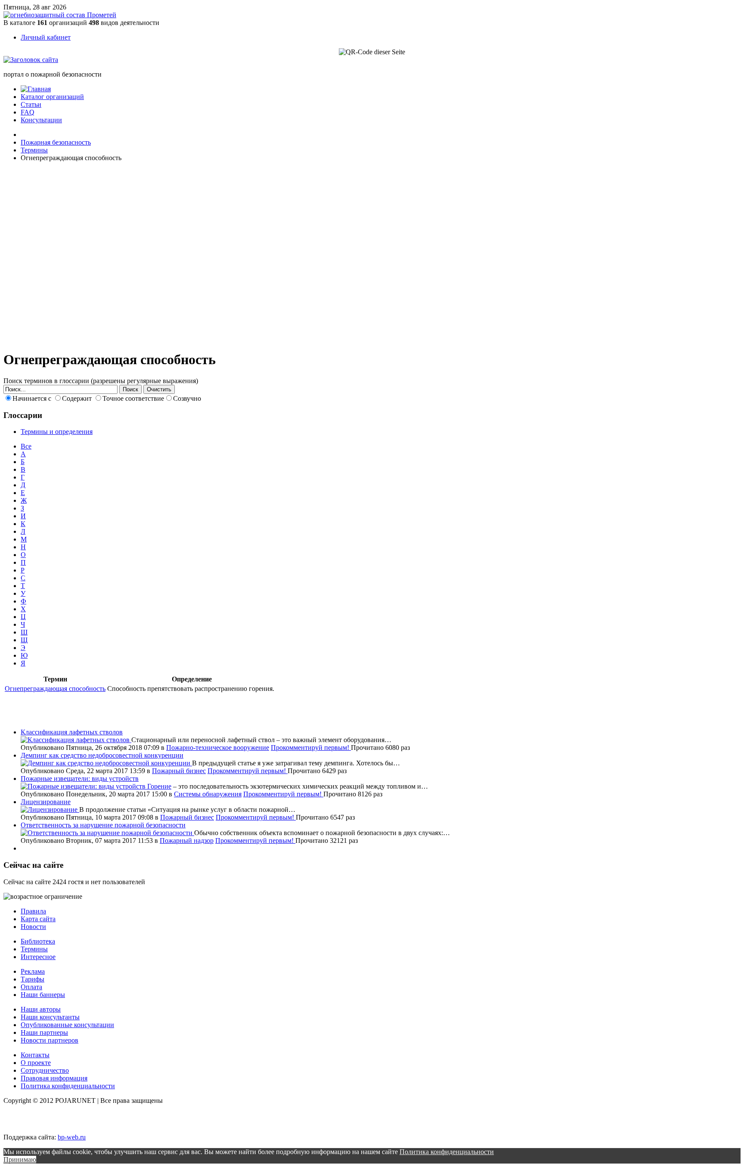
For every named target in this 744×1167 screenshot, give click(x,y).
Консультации (41, 120)
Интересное (38, 956)
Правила (33, 911)
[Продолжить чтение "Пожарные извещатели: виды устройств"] (84, 786)
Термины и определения (57, 431)
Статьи (31, 104)
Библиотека (38, 941)
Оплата (31, 987)
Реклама (33, 971)
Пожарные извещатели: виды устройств (80, 778)
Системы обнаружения (208, 794)
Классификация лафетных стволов (72, 732)
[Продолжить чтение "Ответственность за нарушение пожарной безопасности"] (107, 832)
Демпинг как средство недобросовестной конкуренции (102, 755)
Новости (33, 926)
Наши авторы (41, 1009)
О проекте (36, 1062)
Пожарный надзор (187, 840)
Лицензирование (46, 801)
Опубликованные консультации (67, 1024)
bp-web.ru (72, 1137)
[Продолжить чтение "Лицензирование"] (50, 809)
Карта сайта (38, 918)
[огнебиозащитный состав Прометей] (59, 15)
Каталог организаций (52, 96)
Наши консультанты (50, 1017)
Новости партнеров (49, 1040)
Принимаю (19, 1159)
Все (26, 446)
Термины (34, 949)
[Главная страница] (36, 89)
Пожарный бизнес (179, 770)
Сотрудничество (45, 1070)
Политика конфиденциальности (68, 1086)
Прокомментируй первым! (311, 747)
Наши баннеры (43, 994)
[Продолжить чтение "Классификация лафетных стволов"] (76, 739)
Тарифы (32, 979)
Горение (159, 786)
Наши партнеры (44, 1032)
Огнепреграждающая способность (55, 688)
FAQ (27, 112)
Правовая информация (54, 1078)
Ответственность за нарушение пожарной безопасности (103, 825)
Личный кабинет (46, 37)
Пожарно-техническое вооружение (217, 747)
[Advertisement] (55, 255)
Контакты (35, 1055)
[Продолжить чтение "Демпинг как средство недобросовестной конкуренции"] (106, 763)
